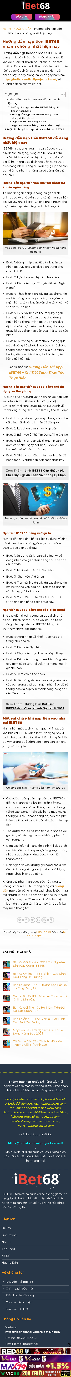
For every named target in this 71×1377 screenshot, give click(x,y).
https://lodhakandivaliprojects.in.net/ (30, 79)
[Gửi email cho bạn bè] (39, 920)
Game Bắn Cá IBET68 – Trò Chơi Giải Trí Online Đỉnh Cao (40, 998)
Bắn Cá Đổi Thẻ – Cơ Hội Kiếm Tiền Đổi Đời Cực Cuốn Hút (39, 1009)
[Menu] (5, 6)
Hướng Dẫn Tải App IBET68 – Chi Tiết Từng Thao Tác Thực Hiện (36, 372)
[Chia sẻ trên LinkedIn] (51, 920)
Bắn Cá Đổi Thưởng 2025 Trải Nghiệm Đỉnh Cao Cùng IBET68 (39, 964)
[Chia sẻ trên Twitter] (32, 920)
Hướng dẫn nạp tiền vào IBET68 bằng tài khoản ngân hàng (35, 109)
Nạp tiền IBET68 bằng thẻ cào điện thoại (36, 125)
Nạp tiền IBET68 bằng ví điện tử (30, 121)
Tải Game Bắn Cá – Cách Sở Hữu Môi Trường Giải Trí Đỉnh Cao (37, 1043)
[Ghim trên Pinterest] (45, 920)
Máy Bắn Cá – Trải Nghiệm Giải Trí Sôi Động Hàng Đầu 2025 (38, 1031)
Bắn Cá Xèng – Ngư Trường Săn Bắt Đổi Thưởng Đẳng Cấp (40, 986)
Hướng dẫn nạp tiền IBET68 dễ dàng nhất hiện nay (33, 101)
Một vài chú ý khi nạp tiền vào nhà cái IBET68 (35, 129)
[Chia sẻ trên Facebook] (26, 920)
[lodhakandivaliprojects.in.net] (35, 6)
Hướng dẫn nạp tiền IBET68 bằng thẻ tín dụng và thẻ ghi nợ (35, 116)
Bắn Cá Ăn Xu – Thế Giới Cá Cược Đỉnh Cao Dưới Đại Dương (39, 1020)
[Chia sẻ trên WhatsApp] (20, 920)
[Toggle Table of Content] (61, 94)
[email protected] (26, 1344)
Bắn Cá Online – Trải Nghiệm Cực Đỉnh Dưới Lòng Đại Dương (39, 975)
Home (7, 28)
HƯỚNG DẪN (22, 28)
